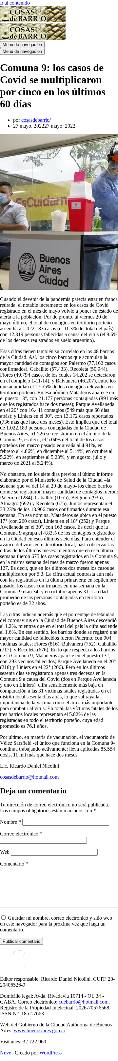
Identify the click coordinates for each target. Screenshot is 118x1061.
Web (5, 852)
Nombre (10, 822)
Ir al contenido (15, 3)
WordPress (50, 1052)
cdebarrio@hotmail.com (83, 1002)
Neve (5, 1052)
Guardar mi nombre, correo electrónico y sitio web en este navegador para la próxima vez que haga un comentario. (56, 923)
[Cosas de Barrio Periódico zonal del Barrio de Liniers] (33, 20)
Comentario (14, 863)
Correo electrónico (21, 833)
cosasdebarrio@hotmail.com (29, 777)
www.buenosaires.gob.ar (39, 1030)
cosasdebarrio (35, 120)
